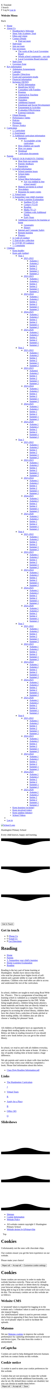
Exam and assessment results (25, 77)
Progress (22, 92)
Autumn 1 (34, 261)
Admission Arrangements (23, 69)
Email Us (13, 938)
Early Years (29, 217)
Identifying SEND (26, 87)
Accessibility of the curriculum (32, 142)
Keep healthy (18, 250)
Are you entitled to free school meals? (34, 182)
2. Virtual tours (19, 194)
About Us (11, 28)
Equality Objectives (21, 74)
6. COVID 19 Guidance (23, 243)
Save (26, 1386)
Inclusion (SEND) (20, 82)
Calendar (16, 72)
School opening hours (28, 171)
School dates (23, 174)
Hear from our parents (28, 161)
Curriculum (12, 128)
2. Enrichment (18, 133)
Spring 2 (33, 268)
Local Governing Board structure (33, 59)
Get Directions (15, 941)
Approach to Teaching (28, 95)
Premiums (16, 123)
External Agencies (26, 112)
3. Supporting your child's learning (27, 197)
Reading (27, 207)
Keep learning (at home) (23, 807)
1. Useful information (22, 169)
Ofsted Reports (19, 115)
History (27, 227)
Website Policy (13, 1219)
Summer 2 (34, 273)
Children (11, 248)
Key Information (14, 66)
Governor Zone (19, 64)
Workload (22, 151)
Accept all (17, 1265)
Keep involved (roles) (22, 810)
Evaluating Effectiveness (29, 110)
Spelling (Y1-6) (31, 202)
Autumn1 (33, 370)
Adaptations (23, 97)
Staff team (17, 43)
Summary (22, 138)
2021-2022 (29, 258)
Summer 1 (34, 271)
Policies (15, 120)
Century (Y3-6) (31, 204)
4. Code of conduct (21, 238)
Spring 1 (33, 266)
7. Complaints (18, 245)
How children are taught (29, 146)
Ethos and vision (19, 36)
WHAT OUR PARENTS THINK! (28, 158)
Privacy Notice (19, 125)
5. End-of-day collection (23, 240)
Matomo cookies (15, 1334)
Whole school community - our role (34, 56)
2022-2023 (29, 276)
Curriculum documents (28, 153)
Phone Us (13, 936)
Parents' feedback (26, 164)
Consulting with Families (29, 89)
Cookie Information (15, 1217)
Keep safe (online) (20, 253)
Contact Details (19, 38)
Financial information (22, 79)
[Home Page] (8, 825)
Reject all (6, 1265)
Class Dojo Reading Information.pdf (23, 1070)
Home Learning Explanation (31, 199)
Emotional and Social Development (34, 105)
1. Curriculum (18, 130)
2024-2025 (29, 312)
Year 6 (21, 715)
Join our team (18, 46)
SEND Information (26, 84)
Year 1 (21, 255)
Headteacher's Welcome (23, 31)
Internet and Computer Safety (31, 230)
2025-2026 (29, 330)
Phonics (21, 235)
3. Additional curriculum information (28, 135)
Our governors (19, 49)
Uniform (22, 176)
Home (9, 26)
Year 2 (21, 347)
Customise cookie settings (35, 1265)
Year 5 (21, 623)
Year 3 (21, 439)
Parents (10, 156)
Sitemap (10, 1214)
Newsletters (23, 189)
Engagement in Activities (29, 107)
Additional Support (26, 102)
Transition (22, 100)
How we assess (25, 148)
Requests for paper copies (29, 192)
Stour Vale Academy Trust (24, 33)
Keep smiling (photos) (22, 812)
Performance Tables (21, 118)
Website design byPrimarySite (21, 1229)
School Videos (19, 815)
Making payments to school (30, 187)
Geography (29, 225)
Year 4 (21, 531)
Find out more (24, 41)
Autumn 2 (34, 263)
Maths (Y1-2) (30, 210)
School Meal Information (29, 179)
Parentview (23, 166)
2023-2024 (29, 294)
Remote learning (25, 233)
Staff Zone (17, 61)
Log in (13, 10)
